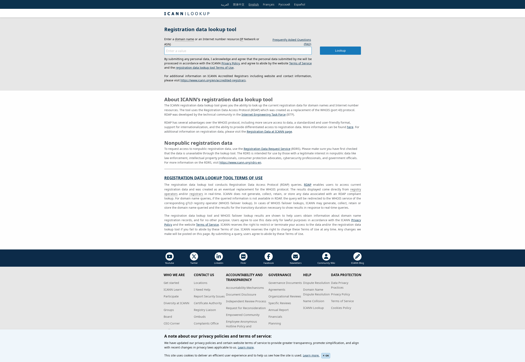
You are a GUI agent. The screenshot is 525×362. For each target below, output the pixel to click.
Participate (171, 296)
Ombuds (200, 317)
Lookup (340, 50)
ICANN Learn (173, 289)
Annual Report (278, 310)
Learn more (246, 347)
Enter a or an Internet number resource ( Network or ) (211, 41)
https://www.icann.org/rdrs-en (240, 162)
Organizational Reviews (284, 296)
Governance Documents (285, 283)
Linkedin (218, 262)
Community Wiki (326, 262)
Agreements (276, 289)
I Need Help (202, 289)
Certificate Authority (208, 303)
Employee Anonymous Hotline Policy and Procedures (241, 326)
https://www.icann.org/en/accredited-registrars (213, 80)
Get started (171, 283)
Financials (275, 317)
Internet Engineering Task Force (264, 114)
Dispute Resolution (316, 283)
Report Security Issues (209, 296)
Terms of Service (300, 63)
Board (168, 317)
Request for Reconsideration (246, 308)
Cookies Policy (341, 308)
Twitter (194, 262)
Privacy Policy (230, 63)
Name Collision (313, 301)
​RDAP (307, 185)
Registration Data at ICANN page (269, 131)
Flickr (243, 262)
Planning (274, 323)
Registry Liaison (205, 310)
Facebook (269, 262)
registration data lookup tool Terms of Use (205, 67)
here (350, 127)
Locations (200, 283)
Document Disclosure (241, 294)
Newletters (295, 262)
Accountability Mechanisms (245, 288)
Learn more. (311, 355)
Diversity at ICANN (176, 303)
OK (327, 355)
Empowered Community (242, 315)
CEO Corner (172, 323)
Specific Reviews (279, 303)
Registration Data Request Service (267, 149)
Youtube (169, 262)
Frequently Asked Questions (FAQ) (292, 42)
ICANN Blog (357, 262)
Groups (169, 310)
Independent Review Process (246, 301)
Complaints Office (206, 323)
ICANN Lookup (313, 308)
